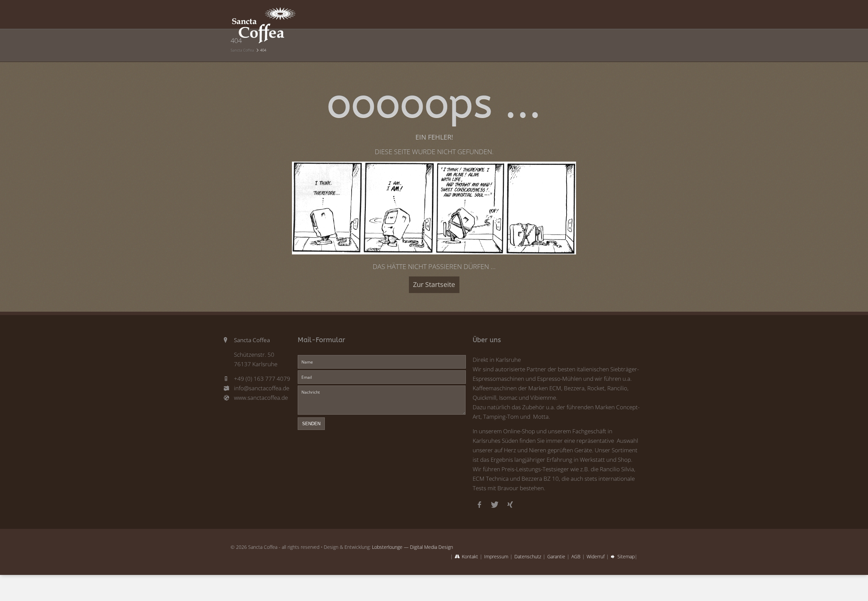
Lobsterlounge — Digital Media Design (412, 547)
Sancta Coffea (242, 50)
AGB (575, 556)
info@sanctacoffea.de (261, 388)
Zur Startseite (434, 284)
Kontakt (470, 556)
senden (311, 423)
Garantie (556, 556)
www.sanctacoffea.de (261, 397)
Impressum (496, 556)
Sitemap (626, 556)
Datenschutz (527, 556)
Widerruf (596, 556)
